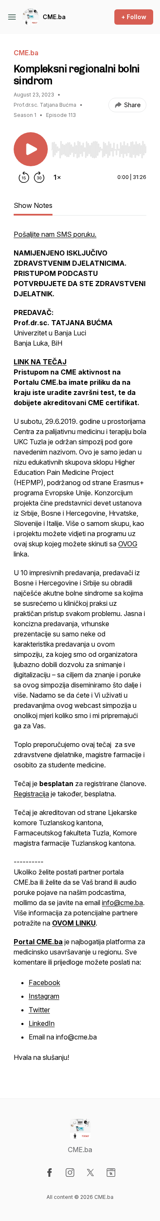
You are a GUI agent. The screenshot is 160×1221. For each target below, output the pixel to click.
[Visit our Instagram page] (70, 1172)
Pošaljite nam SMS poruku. (55, 234)
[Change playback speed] (57, 177)
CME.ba (54, 16)
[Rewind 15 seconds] (24, 177)
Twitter (39, 1009)
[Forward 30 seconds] (39, 177)
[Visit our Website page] (111, 1172)
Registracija (31, 793)
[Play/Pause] (31, 149)
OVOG (127, 544)
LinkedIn (42, 1023)
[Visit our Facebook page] (49, 1172)
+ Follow (133, 16)
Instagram (44, 996)
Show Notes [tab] (33, 205)
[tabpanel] (80, 650)
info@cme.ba (122, 902)
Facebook (44, 982)
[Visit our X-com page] (90, 1172)
